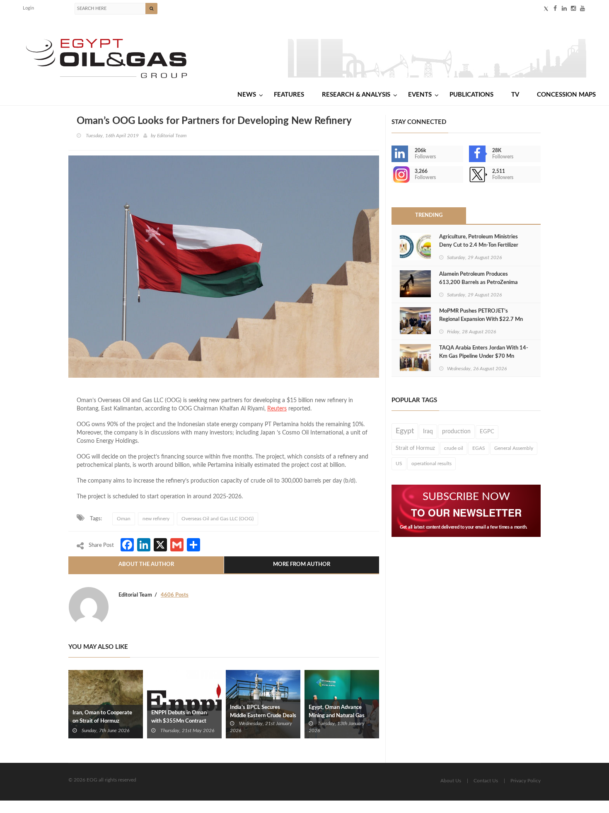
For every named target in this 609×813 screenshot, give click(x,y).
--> (392, 174)
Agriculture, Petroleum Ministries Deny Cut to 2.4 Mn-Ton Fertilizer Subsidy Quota (478, 245)
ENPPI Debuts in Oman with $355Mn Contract (179, 717)
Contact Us (486, 780)
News (246, 95)
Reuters (277, 409)
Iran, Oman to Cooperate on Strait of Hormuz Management (102, 721)
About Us (450, 780)
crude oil (453, 448)
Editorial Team (171, 135)
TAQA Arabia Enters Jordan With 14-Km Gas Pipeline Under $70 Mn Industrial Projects (483, 356)
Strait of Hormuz (415, 448)
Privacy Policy (525, 780)
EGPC (487, 431)
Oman (123, 518)
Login (28, 8)
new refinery (156, 518)
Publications (471, 95)
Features (289, 95)
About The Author (146, 564)
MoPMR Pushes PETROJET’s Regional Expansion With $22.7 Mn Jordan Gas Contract (481, 319)
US (399, 463)
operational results (431, 463)
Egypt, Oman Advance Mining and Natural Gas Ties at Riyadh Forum (337, 716)
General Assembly (513, 448)
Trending (428, 215)
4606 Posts (174, 595)
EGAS (478, 448)
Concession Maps (566, 95)
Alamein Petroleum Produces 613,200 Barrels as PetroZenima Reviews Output (478, 283)
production (456, 431)
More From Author (301, 564)
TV (515, 95)
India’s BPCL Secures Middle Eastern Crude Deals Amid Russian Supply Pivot (263, 716)
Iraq (428, 431)
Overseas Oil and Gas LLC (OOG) (217, 518)
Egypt (405, 431)
